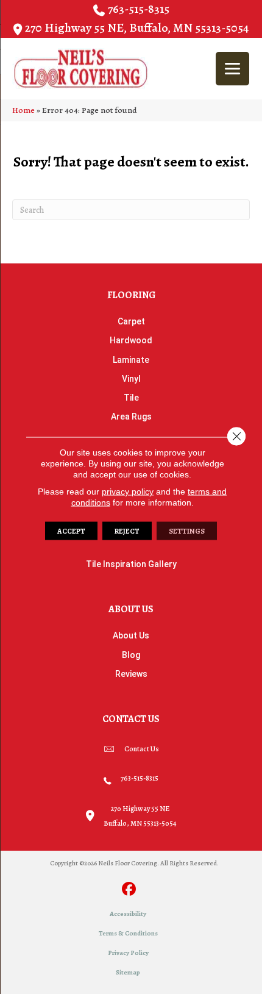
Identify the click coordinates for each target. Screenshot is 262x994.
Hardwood (131, 340)
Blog (131, 655)
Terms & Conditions (128, 933)
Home (23, 110)
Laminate (131, 360)
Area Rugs (131, 416)
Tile (131, 397)
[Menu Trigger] (232, 68)
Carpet (131, 321)
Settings (187, 531)
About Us (131, 635)
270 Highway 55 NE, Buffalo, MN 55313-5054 (137, 28)
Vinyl (131, 379)
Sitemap (128, 972)
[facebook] (129, 890)
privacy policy (128, 491)
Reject (127, 531)
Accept (71, 531)
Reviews (131, 674)
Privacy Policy (128, 952)
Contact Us (141, 749)
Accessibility (128, 913)
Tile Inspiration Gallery (131, 564)
